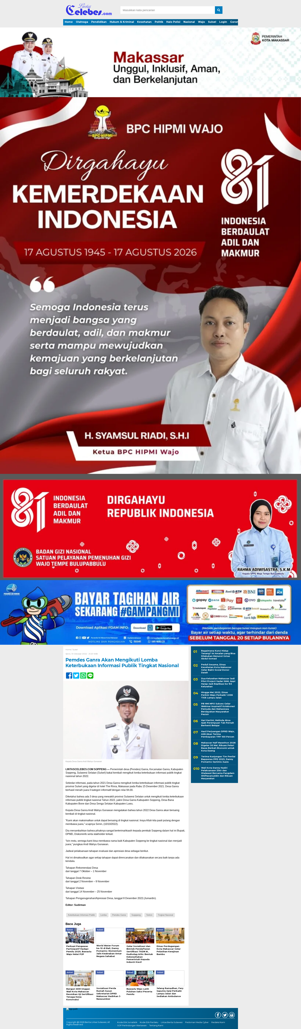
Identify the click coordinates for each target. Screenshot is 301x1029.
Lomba (103, 915)
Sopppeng (136, 915)
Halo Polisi (173, 21)
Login (223, 21)
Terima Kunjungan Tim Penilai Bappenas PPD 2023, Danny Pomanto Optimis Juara (218, 759)
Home (69, 21)
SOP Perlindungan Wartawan (132, 1025)
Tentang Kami (156, 1025)
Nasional (189, 21)
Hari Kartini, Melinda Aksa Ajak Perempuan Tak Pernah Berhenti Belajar (217, 723)
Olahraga (82, 21)
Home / (69, 649)
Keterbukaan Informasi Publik (81, 915)
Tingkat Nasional (165, 915)
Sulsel (212, 21)
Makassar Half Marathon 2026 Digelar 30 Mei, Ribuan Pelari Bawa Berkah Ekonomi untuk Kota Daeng (218, 746)
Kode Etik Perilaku (149, 1022)
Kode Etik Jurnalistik (127, 1022)
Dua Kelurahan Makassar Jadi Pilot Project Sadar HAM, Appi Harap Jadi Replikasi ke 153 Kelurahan (218, 682)
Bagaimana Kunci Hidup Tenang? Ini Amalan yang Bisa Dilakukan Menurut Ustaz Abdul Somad (218, 654)
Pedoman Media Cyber (197, 1022)
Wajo (201, 21)
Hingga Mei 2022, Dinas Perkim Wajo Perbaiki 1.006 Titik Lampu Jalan (217, 695)
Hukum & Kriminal (122, 21)
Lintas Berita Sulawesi (171, 1022)
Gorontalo (237, 21)
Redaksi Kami (218, 1022)
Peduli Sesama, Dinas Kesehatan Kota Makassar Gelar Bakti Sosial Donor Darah (216, 668)
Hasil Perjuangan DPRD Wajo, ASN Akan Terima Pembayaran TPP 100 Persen (218, 734)
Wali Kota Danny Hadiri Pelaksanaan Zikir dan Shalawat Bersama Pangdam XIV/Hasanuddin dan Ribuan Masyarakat (217, 773)
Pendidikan (99, 21)
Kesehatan (144, 21)
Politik (159, 21)
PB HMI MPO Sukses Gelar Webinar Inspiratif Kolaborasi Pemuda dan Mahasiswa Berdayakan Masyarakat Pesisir (218, 709)
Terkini (149, 915)
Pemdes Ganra (119, 915)
